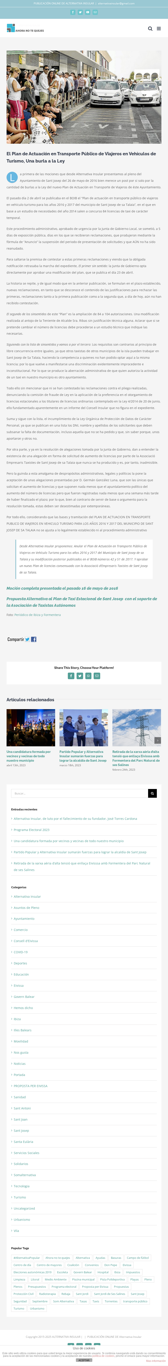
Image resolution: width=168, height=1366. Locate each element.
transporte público (135, 1301)
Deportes (20, 963)
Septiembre (39, 1301)
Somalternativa (25, 1175)
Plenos (18, 1287)
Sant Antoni (22, 1108)
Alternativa (83, 1258)
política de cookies (103, 1355)
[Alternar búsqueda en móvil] (150, 28)
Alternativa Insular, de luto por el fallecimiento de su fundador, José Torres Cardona (75, 819)
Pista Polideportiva (112, 1279)
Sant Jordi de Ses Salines (109, 1294)
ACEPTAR (84, 1360)
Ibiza (17, 1019)
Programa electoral (64, 1287)
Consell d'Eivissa (26, 941)
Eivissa (19, 985)
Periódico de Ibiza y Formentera (37, 615)
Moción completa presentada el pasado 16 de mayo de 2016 (63, 588)
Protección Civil (23, 1294)
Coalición (73, 1265)
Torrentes (111, 1301)
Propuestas (121, 1287)
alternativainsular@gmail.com (116, 3)
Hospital (103, 1272)
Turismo (20, 1197)
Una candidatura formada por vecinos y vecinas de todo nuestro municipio (29, 756)
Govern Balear (24, 997)
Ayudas (100, 1258)
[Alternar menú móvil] (159, 28)
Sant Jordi (82, 1294)
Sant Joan (21, 1119)
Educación (21, 974)
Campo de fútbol (138, 1258)
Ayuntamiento (24, 918)
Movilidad (21, 1041)
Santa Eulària (23, 1142)
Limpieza (19, 1279)
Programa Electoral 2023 (31, 830)
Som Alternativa (63, 1301)
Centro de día (22, 1265)
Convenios (92, 1265)
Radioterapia (47, 1294)
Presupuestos (37, 1287)
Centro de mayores (49, 1265)
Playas (134, 1279)
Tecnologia (22, 1186)
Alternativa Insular (27, 896)
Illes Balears (23, 1030)
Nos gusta (21, 1052)
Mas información (156, 1361)
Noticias (20, 1064)
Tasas (83, 1301)
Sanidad (20, 1097)
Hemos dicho (23, 1008)
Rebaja (65, 1294)
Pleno (148, 1279)
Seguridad (20, 1301)
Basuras (116, 1258)
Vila (16, 1231)
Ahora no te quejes (58, 1258)
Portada (19, 1075)
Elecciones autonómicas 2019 (32, 1272)
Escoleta (62, 1272)
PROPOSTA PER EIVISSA (30, 1086)
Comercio (21, 930)
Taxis (96, 1301)
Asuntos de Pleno (26, 908)
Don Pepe (110, 1265)
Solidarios (21, 1164)
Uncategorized (24, 1208)
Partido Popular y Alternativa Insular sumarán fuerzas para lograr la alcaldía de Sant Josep (83, 756)
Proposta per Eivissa (95, 1287)
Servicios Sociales (26, 1153)
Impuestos (133, 1272)
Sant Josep (21, 1130)
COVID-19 (21, 952)
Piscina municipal (83, 1279)
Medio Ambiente (55, 1279)
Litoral (35, 1279)
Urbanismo (22, 1219)
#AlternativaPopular (27, 1258)
